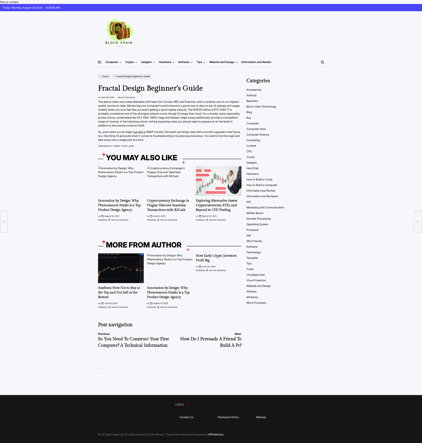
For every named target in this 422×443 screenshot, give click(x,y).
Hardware (165, 62)
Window (251, 291)
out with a (139, 132)
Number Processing (258, 218)
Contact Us (186, 417)
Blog (249, 112)
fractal (124, 146)
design (117, 146)
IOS (248, 201)
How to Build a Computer (261, 185)
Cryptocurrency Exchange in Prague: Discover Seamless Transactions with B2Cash (168, 205)
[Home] (105, 79)
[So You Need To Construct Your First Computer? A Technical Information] (4, 221)
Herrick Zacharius (126, 97)
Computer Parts (256, 129)
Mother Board (254, 213)
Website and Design (221, 62)
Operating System (257, 224)
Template (252, 258)
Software (183, 62)
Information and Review (256, 62)
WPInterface (215, 434)
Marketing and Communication (265, 207)
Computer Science (257, 134)
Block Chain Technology (261, 106)
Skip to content (9, 2)
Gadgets (146, 62)
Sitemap (261, 417)
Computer (112, 62)
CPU (249, 151)
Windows (252, 297)
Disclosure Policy (228, 417)
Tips (199, 62)
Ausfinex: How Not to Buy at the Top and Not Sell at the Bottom (119, 292)
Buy (248, 117)
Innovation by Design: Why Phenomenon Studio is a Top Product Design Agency (119, 205)
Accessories (253, 89)
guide (131, 146)
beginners (107, 146)
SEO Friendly (254, 241)
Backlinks (252, 101)
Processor (252, 229)
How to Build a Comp (259, 179)
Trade (250, 269)
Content (251, 145)
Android (251, 95)
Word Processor (256, 302)
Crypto (129, 62)
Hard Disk (252, 168)
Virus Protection (256, 280)
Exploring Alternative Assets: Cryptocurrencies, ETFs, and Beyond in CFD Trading (216, 205)
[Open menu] (99, 62)
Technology (253, 252)
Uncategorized (255, 274)
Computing (253, 140)
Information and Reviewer (262, 196)
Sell (248, 235)
